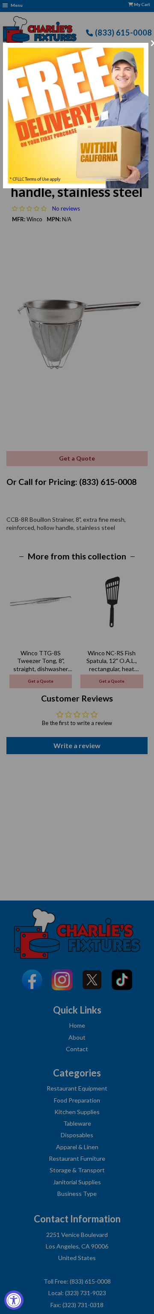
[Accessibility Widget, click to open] (14, 1300)
